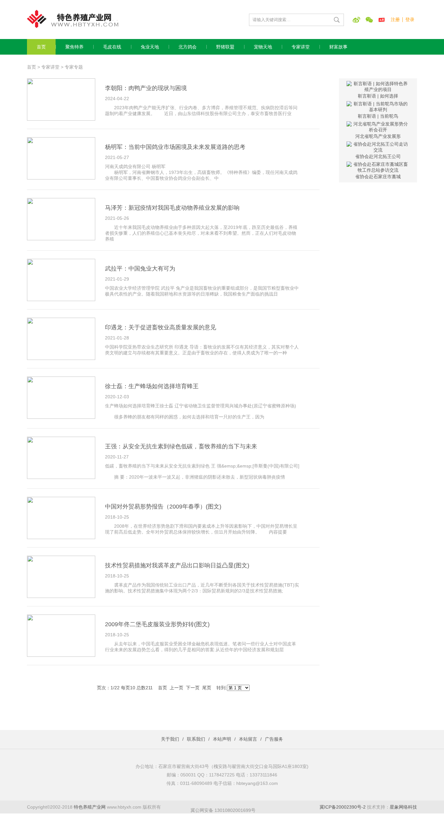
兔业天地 (150, 46)
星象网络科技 (403, 807)
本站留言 (248, 739)
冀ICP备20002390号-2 (343, 807)
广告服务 (274, 739)
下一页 (193, 687)
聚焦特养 (74, 46)
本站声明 (222, 739)
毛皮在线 (112, 46)
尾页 (206, 687)
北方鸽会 (187, 46)
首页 (41, 46)
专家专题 (74, 67)
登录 (409, 19)
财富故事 (338, 46)
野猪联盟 (225, 46)
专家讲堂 (301, 46)
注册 (395, 19)
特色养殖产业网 (90, 807)
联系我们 (196, 739)
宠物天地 (263, 46)
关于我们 (170, 739)
